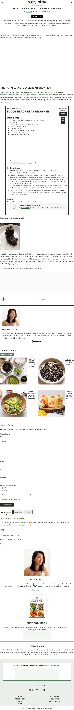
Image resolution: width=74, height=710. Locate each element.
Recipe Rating (5, 434)
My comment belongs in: (8, 485)
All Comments (6, 512)
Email (2, 469)
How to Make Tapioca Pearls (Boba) (31, 363)
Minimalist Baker (8, 95)
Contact (20, 701)
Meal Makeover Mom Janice (12, 519)
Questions (18, 512)
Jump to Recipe (37, 16)
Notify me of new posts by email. (13, 499)
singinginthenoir (7, 536)
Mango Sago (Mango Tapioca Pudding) (69, 395)
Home (20, 696)
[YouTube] (41, 341)
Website (3, 477)
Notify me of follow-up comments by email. (16, 495)
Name (2, 461)
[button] (60, 108)
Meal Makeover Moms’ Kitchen (27, 202)
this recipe (68, 97)
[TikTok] (39, 341)
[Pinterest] (37, 341)
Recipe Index (20, 699)
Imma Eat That (20, 95)
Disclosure (54, 699)
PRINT (63, 114)
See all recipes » (7, 354)
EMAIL (63, 120)
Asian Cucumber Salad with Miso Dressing (31, 395)
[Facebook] (33, 341)
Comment (4, 441)
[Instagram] (35, 341)
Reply (2, 530)
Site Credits (54, 696)
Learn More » (37, 590)
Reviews (28, 512)
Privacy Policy (54, 701)
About (20, 704)
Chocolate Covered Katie (39, 95)
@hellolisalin (25, 207)
